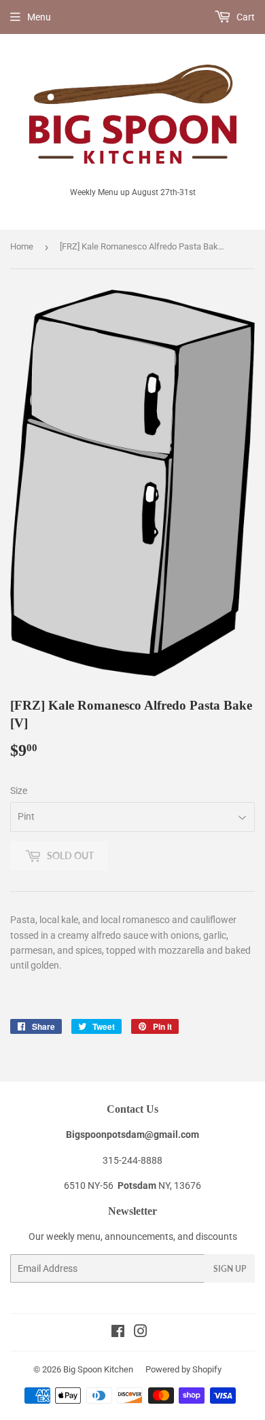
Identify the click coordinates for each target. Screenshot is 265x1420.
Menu (39, 17)
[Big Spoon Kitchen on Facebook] (118, 1333)
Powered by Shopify (183, 1369)
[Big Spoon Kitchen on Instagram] (140, 1333)
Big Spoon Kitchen (98, 1369)
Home (21, 246)
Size (18, 790)
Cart (244, 17)
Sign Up (229, 1269)
